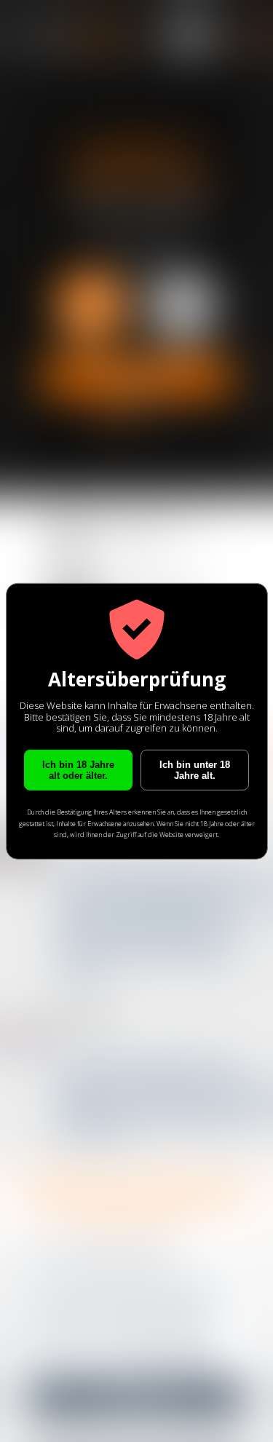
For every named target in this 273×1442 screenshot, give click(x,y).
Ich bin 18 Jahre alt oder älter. (78, 770)
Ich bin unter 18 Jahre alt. (194, 770)
